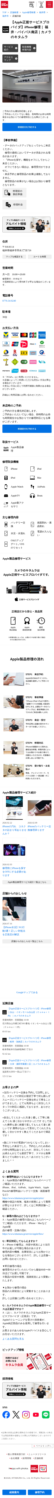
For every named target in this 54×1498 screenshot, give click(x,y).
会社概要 (15, 1458)
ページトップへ (43, 1446)
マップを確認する (14, 257)
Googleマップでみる (27, 992)
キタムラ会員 (41, 2)
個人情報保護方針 (16, 1454)
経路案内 (14, 1492)
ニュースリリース (37, 1454)
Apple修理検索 (29, 12)
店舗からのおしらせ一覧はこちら (27, 941)
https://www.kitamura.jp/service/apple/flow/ (23, 1234)
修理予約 (40, 1492)
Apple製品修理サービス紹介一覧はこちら (27, 882)
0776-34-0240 (9, 300)
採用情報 (26, 1458)
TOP (4, 12)
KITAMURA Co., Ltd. (21, 1478)
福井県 (42, 12)
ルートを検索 (39, 257)
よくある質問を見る (13, 1339)
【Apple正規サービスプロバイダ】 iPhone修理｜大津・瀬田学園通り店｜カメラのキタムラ (29, 1062)
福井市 (5, 16)
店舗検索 (31, 2)
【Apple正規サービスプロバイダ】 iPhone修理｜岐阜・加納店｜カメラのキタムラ (29, 1040)
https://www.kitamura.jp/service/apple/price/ (23, 1198)
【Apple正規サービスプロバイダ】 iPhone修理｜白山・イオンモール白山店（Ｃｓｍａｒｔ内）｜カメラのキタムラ (29, 1012)
